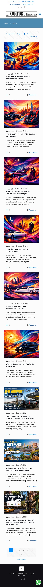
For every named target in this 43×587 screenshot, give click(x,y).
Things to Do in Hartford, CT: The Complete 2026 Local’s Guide (19, 469)
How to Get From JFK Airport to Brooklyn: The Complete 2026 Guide (20, 417)
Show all (34, 36)
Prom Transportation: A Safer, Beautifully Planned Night (18, 192)
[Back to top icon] (21, 568)
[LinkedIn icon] (21, 7)
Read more (33, 95)
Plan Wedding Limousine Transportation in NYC (16, 307)
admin (10, 73)
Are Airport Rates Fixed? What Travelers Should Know (18, 77)
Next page (21, 559)
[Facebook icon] (19, 7)
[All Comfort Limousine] (21, 13)
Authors (28, 34)
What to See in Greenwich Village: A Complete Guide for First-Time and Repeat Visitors (20, 522)
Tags (19, 34)
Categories (10, 34)
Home (6, 23)
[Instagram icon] (24, 7)
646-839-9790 (28, 2)
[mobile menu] (40, 14)
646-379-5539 (15, 2)
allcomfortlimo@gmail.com (22, 4)
